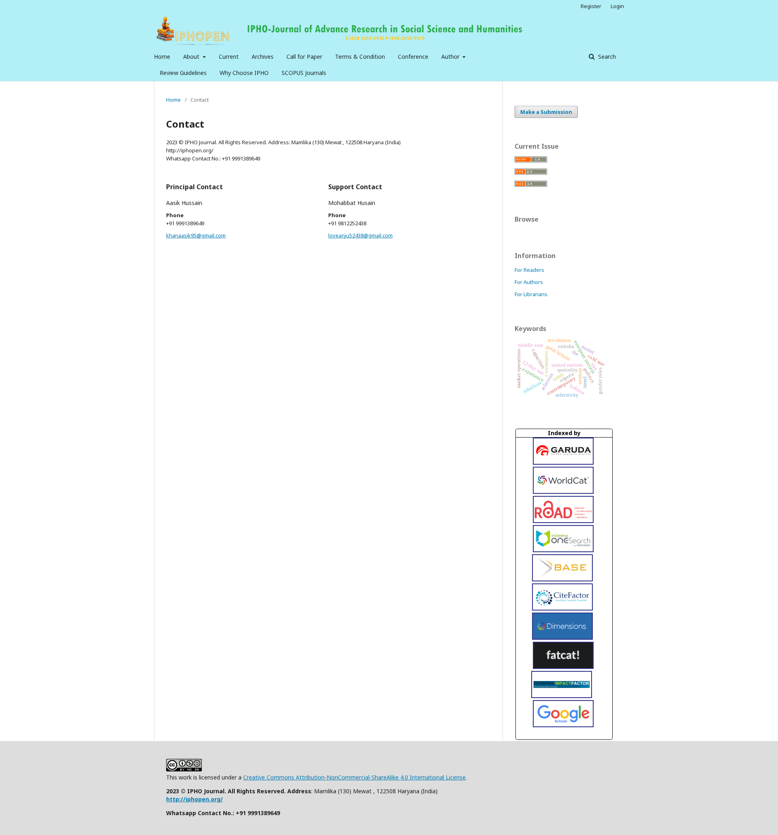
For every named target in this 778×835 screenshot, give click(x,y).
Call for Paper (304, 56)
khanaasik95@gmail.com (196, 235)
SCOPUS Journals (304, 73)
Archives (263, 56)
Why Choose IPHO (244, 73)
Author (451, 56)
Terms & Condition (360, 56)
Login (617, 6)
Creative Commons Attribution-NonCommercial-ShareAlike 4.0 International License (354, 777)
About (192, 56)
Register (591, 6)
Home (162, 56)
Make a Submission (546, 111)
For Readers (529, 269)
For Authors (529, 282)
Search (606, 56)
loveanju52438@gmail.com (360, 235)
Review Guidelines (183, 73)
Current (229, 56)
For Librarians (531, 294)
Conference (413, 56)
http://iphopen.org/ (194, 799)
